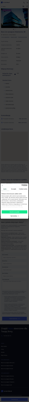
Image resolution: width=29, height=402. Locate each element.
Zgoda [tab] (4, 189)
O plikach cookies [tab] (23, 189)
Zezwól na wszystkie (14, 212)
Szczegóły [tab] (13, 189)
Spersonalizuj (14, 215)
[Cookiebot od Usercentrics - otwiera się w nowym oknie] (21, 185)
